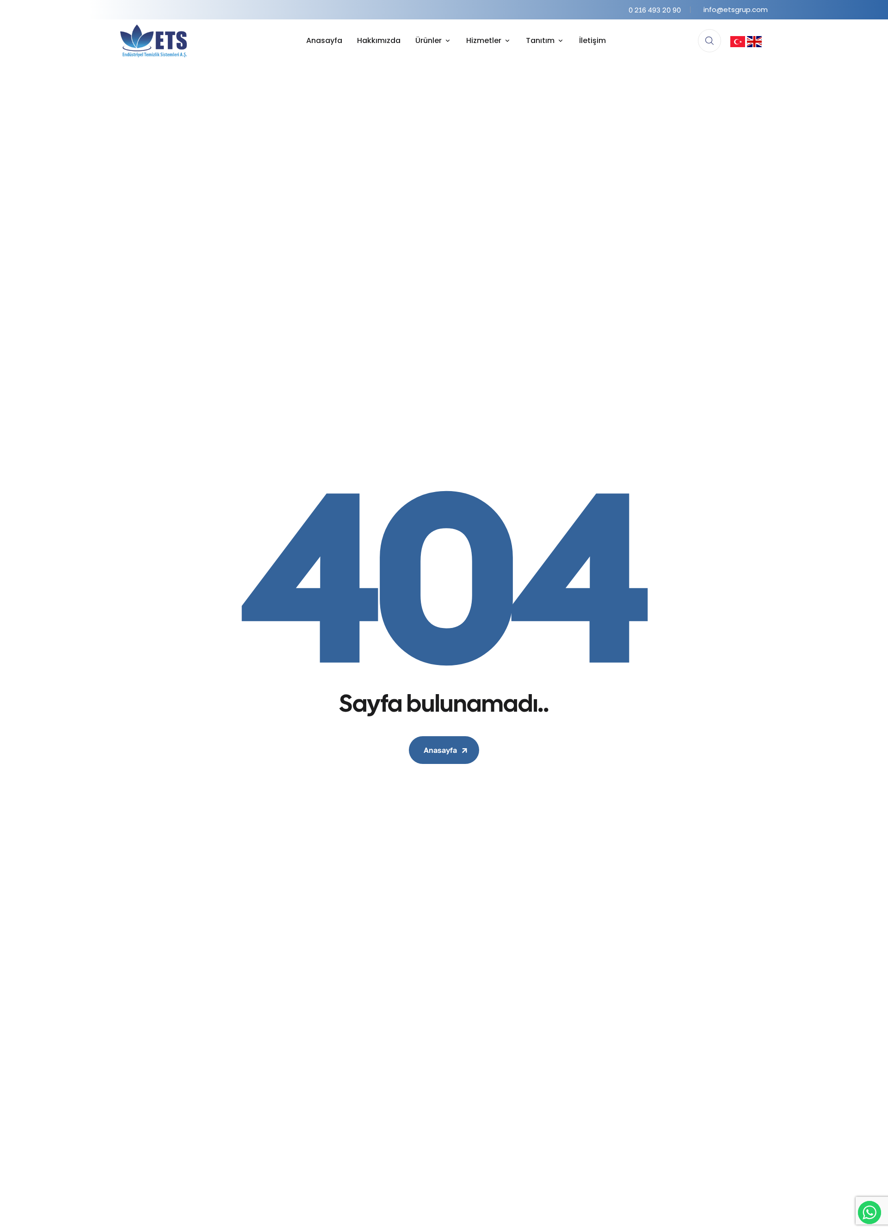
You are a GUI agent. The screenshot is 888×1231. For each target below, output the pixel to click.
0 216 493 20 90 (655, 10)
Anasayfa (440, 750)
